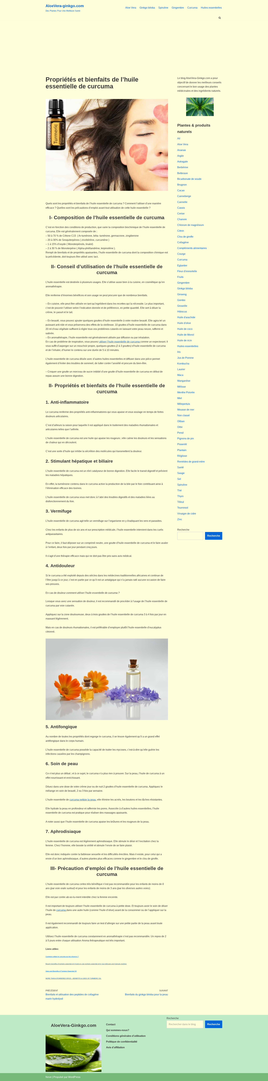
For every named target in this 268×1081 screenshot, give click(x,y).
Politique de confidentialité (121, 1041)
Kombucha (183, 363)
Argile (180, 156)
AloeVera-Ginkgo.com (73, 1025)
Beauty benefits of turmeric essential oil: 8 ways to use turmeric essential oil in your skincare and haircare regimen (86, 964)
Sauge (181, 473)
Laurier (181, 369)
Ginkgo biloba (147, 7)
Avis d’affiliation (115, 1047)
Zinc (179, 519)
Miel (179, 398)
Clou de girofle (185, 236)
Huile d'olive (184, 323)
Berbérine (182, 167)
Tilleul (180, 502)
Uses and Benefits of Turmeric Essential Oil (61, 971)
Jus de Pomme (185, 358)
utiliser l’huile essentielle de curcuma (119, 341)
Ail (178, 138)
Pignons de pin (185, 438)
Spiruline (163, 7)
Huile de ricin (184, 340)
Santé (180, 467)
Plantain (181, 450)
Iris (179, 352)
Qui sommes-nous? (117, 1030)
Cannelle (182, 202)
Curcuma (192, 7)
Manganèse (183, 380)
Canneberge (184, 196)
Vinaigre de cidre (186, 513)
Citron (180, 230)
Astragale (182, 161)
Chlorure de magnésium (190, 225)
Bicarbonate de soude (189, 179)
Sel (179, 479)
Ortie (180, 427)
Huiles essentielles (211, 7)
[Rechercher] (220, 18)
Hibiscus (182, 311)
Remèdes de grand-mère (191, 461)
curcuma (61, 910)
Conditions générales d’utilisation (126, 1036)
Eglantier (182, 265)
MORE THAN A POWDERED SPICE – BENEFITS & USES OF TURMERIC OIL (73, 978)
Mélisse (181, 386)
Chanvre (182, 219)
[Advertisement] (134, 43)
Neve (48, 1077)
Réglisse (182, 456)
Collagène (183, 242)
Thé (179, 490)
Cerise (181, 213)
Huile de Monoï (185, 334)
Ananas (181, 150)
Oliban (181, 421)
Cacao (181, 190)
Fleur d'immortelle (187, 271)
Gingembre (178, 7)
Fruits (180, 277)
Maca (180, 375)
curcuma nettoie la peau (82, 799)
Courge (181, 254)
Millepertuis (183, 404)
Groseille (182, 306)
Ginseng (182, 294)
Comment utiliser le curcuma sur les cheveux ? (62, 956)
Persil (180, 432)
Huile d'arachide (186, 317)
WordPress (74, 1077)
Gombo (181, 300)
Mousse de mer (185, 409)
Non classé (183, 415)
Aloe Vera (130, 7)
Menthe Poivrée (186, 392)
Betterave (182, 173)
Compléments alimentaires (192, 248)
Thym (180, 496)
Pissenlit (182, 444)
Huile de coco (184, 329)
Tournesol (182, 507)
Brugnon (182, 184)
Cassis (181, 207)
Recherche (183, 529)
